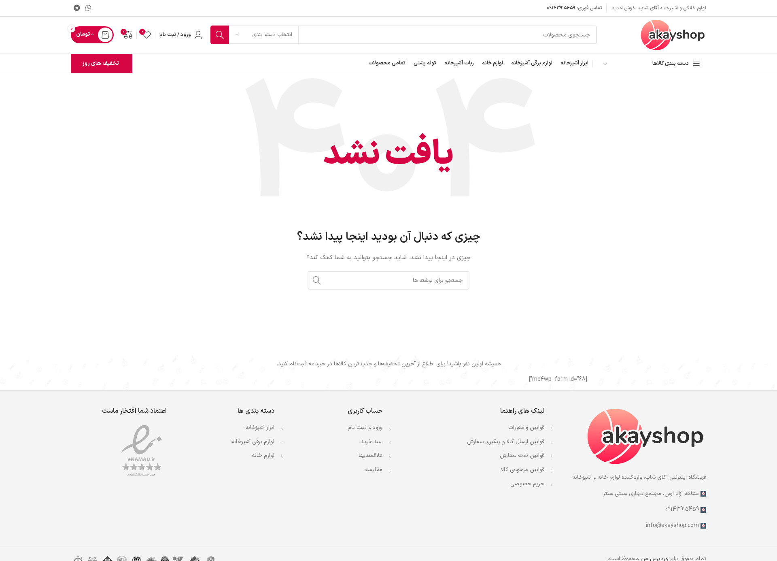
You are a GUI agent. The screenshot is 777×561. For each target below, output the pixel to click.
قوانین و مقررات (526, 427)
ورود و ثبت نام (365, 427)
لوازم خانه (263, 455)
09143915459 (561, 8)
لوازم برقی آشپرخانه (252, 441)
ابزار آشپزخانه (259, 427)
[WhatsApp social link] (88, 8)
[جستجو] (219, 35)
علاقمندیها (370, 455)
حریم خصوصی (527, 484)
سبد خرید (371, 441)
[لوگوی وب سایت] (672, 34)
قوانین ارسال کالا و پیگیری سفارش (505, 441)
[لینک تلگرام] (77, 8)
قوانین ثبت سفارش (522, 455)
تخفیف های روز (100, 63)
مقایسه (373, 469)
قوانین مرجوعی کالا (522, 469)
